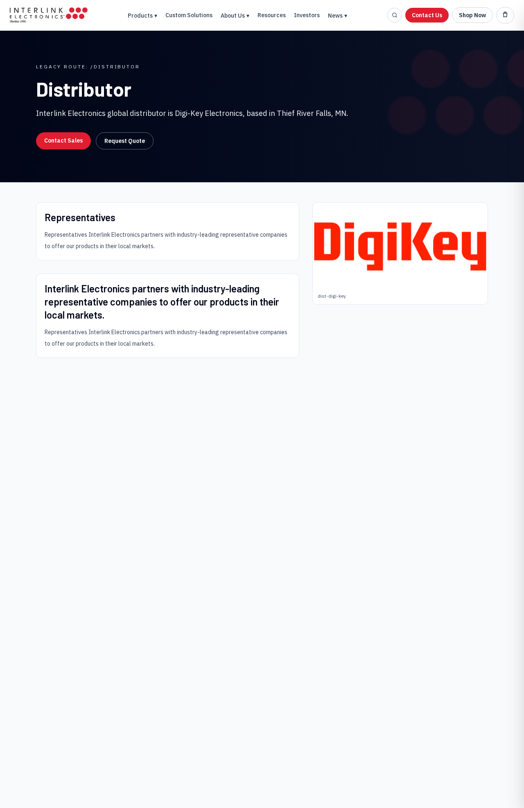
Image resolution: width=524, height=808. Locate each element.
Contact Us (427, 15)
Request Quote (124, 141)
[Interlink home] (49, 15)
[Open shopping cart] (505, 15)
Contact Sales (63, 140)
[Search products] (394, 15)
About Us (235, 15)
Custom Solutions (188, 15)
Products (142, 15)
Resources (271, 15)
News (337, 15)
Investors (307, 15)
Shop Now (472, 15)
